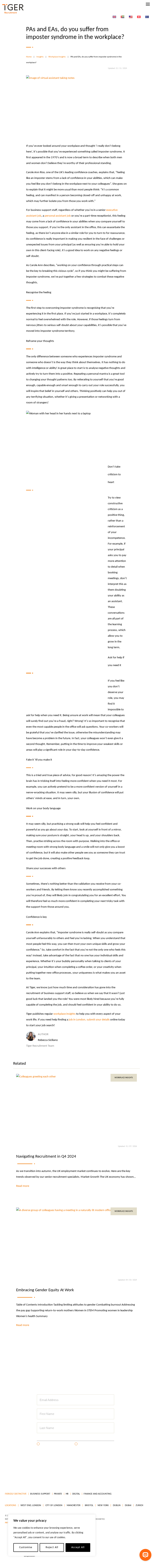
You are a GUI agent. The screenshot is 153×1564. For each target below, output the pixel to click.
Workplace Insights (57, 57)
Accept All (77, 1547)
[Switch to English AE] (122, 17)
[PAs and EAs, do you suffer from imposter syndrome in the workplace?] (76, 103)
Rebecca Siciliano (48, 1040)
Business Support (40, 1494)
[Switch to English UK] (114, 17)
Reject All (52, 1547)
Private (58, 1494)
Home (28, 57)
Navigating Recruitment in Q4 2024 (46, 1156)
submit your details (98, 1019)
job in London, (77, 1019)
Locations (10, 1505)
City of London (53, 1505)
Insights (39, 57)
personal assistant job (58, 215)
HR (67, 1494)
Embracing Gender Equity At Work (45, 1290)
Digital (76, 1494)
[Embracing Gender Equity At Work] (76, 1241)
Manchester (73, 1505)
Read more (22, 1186)
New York (103, 1505)
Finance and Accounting (98, 1494)
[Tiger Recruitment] (13, 9)
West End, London (30, 1505)
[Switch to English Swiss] (139, 17)
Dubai (127, 1505)
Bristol (88, 1505)
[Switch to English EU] (147, 17)
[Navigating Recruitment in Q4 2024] (76, 1108)
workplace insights (64, 1013)
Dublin (116, 1505)
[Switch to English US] (130, 17)
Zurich (139, 1505)
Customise (25, 1547)
